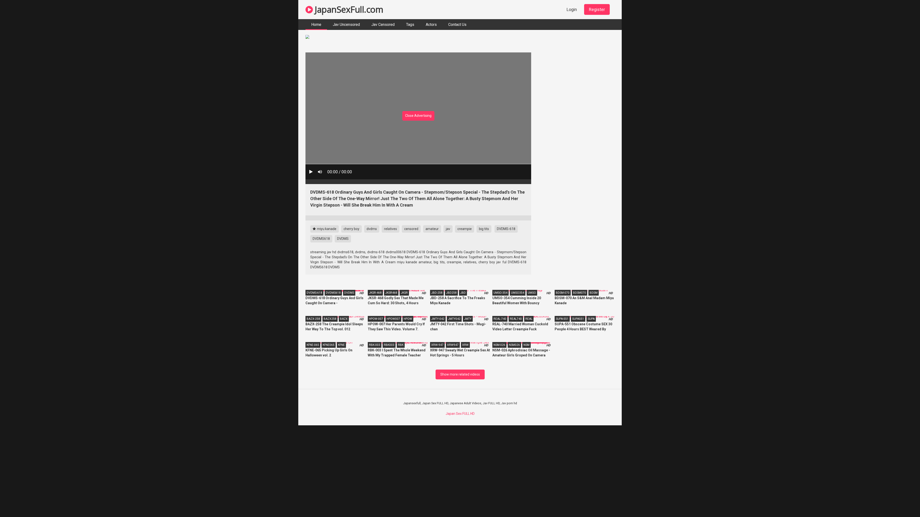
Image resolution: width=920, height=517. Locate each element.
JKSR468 (391, 292)
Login (572, 9)
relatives (390, 229)
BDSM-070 (562, 292)
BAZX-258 (313, 318)
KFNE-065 (313, 345)
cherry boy (351, 229)
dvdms (372, 229)
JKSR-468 (375, 292)
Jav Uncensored (346, 24)
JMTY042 (454, 318)
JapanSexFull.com (348, 9)
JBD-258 (437, 292)
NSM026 (514, 345)
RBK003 (389, 345)
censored (411, 229)
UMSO (532, 292)
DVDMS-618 (506, 229)
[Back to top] (903, 502)
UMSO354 (517, 292)
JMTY (468, 318)
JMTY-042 (437, 318)
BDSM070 (579, 292)
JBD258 (451, 292)
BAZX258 (330, 318)
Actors (431, 24)
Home (316, 24)
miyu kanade (326, 229)
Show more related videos (460, 374)
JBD (463, 292)
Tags (410, 24)
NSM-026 (499, 345)
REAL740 (516, 318)
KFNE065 (328, 345)
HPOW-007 (376, 318)
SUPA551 (578, 318)
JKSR (404, 292)
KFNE (341, 345)
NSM (526, 345)
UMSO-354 (500, 292)
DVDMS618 (321, 239)
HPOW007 (393, 318)
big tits (484, 229)
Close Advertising (418, 116)
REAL (528, 318)
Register (597, 9)
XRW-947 (437, 345)
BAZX (344, 318)
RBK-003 (374, 345)
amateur (432, 229)
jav (448, 229)
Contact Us (457, 24)
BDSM (594, 292)
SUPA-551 (562, 318)
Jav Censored (383, 24)
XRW (465, 345)
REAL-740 (500, 318)
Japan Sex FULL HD (460, 414)
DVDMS (343, 239)
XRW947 (453, 345)
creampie (464, 229)
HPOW (408, 318)
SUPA (591, 318)
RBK (400, 345)
